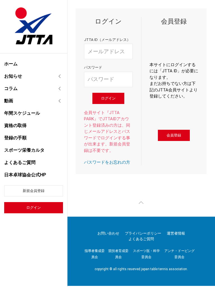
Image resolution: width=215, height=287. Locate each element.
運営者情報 (176, 233)
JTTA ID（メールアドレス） (107, 40)
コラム (11, 88)
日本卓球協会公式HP (25, 174)
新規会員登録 (34, 191)
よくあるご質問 (20, 162)
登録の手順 (15, 137)
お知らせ (13, 76)
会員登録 (174, 135)
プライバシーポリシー (143, 233)
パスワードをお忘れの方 (107, 162)
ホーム (11, 63)
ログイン (33, 207)
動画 (8, 100)
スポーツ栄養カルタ (24, 150)
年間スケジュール (22, 113)
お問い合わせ (108, 233)
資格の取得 (15, 125)
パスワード (93, 67)
